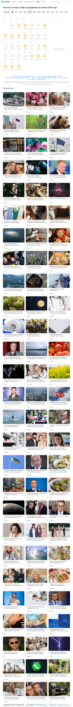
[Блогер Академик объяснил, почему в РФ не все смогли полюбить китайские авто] (59, 692)
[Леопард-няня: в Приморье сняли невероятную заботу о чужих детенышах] (36, 125)
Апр (30, 12)
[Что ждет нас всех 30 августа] (59, 193)
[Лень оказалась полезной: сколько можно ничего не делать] (36, 239)
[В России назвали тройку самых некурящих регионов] (36, 602)
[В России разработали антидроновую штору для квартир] (59, 329)
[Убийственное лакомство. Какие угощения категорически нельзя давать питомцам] (36, 216)
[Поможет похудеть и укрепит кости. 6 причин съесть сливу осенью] (36, 148)
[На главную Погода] (6, 1)
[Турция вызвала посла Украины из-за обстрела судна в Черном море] (59, 397)
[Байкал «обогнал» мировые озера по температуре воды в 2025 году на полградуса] (36, 352)
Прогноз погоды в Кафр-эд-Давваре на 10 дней (44, 77)
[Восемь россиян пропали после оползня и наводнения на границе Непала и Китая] (36, 397)
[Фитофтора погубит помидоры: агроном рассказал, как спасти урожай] (59, 352)
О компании (6, 706)
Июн (38, 12)
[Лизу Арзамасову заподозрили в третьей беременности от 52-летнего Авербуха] (36, 443)
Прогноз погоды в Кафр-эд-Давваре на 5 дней (49, 76)
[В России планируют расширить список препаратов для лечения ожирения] (36, 624)
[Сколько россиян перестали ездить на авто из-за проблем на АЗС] (13, 579)
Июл (43, 12)
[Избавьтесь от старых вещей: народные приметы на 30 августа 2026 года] (13, 148)
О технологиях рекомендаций (42, 706)
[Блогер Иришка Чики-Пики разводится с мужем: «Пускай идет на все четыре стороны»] (59, 443)
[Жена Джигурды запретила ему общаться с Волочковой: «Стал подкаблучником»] (13, 170)
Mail (2, 706)
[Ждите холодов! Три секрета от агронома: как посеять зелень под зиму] (13, 307)
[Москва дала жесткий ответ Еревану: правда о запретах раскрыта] (13, 125)
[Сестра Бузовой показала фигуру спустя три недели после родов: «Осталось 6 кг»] (36, 692)
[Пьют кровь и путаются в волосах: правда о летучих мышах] (13, 375)
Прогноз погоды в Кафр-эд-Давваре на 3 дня (23, 76)
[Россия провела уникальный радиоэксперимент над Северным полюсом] (13, 420)
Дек (66, 12)
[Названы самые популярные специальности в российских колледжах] (59, 307)
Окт (57, 12)
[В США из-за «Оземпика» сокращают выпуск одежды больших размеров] (13, 216)
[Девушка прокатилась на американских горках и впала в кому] (13, 670)
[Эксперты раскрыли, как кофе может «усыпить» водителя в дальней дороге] (36, 420)
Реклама (12, 706)
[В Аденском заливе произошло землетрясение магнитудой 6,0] (36, 556)
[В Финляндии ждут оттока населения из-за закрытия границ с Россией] (59, 624)
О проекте (19, 706)
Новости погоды (63, 77)
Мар (25, 12)
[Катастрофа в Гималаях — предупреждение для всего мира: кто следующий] (13, 102)
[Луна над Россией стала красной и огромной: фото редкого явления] (36, 307)
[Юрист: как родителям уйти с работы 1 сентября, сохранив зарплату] (36, 647)
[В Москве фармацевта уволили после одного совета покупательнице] (13, 443)
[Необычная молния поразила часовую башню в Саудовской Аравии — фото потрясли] (59, 647)
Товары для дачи (41, 79)
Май (34, 12)
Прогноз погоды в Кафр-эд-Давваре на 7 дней (17, 77)
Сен (52, 12)
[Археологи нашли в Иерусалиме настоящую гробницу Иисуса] (59, 261)
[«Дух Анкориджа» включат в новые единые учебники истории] (36, 511)
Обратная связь (53, 706)
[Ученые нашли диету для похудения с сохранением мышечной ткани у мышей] (59, 579)
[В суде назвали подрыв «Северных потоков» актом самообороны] (13, 239)
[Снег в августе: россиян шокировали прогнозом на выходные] (36, 261)
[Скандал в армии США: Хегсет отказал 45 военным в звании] (59, 602)
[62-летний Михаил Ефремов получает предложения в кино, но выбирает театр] (13, 352)
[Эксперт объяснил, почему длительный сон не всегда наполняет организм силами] (13, 692)
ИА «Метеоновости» (67, 706)
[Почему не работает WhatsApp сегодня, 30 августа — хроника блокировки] (36, 670)
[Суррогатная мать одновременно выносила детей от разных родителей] (13, 624)
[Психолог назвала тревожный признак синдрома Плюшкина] (36, 193)
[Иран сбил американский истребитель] (59, 284)
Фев (20, 12)
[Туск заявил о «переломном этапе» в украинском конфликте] (59, 170)
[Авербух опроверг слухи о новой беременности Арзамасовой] (36, 533)
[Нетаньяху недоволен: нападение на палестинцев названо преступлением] (36, 465)
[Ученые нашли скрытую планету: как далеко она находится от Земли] (13, 511)
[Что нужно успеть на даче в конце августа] (59, 420)
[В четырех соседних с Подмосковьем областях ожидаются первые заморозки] (36, 329)
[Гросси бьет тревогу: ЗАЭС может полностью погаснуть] (36, 488)
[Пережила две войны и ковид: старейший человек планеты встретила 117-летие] (36, 579)
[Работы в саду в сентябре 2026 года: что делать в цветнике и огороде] (59, 670)
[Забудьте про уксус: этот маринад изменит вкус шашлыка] (13, 488)
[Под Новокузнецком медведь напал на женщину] (59, 125)
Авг (48, 12)
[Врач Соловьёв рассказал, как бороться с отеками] (13, 533)
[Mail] (2, 1)
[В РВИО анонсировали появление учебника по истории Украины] (13, 465)
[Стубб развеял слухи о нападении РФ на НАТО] (59, 511)
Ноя (61, 12)
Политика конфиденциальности (28, 706)
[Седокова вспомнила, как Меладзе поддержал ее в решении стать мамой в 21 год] (13, 602)
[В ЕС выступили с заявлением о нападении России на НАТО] (59, 148)
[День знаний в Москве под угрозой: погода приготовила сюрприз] (13, 193)
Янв (16, 12)
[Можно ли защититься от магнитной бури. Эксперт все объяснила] (13, 556)
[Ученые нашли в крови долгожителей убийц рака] (36, 170)
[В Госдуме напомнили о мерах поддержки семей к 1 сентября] (59, 533)
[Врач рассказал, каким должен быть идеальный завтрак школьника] (59, 556)
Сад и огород (30, 79)
